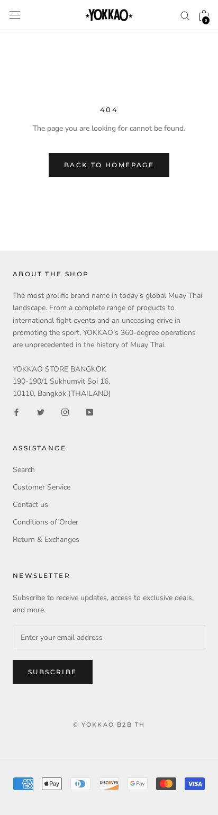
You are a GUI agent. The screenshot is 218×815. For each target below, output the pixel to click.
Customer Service (41, 487)
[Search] (185, 15)
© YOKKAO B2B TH (109, 724)
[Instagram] (65, 411)
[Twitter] (40, 411)
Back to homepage (109, 165)
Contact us (30, 505)
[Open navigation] (15, 15)
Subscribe (52, 672)
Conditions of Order (45, 522)
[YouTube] (89, 411)
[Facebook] (16, 411)
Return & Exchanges (46, 540)
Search (24, 470)
